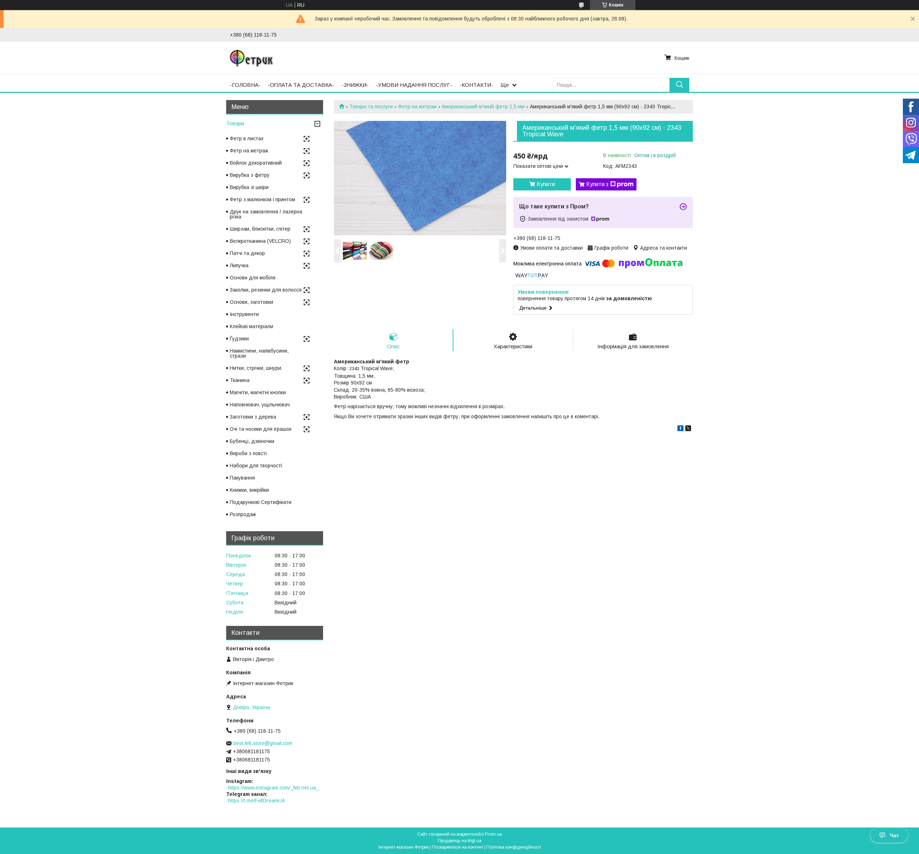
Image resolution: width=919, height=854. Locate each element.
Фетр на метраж (417, 106)
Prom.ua (493, 834)
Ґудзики (239, 338)
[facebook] (680, 429)
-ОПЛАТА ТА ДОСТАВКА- (301, 85)
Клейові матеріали (251, 326)
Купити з (597, 184)
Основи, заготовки (251, 302)
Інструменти (244, 314)
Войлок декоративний (256, 163)
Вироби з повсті (248, 453)
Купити (546, 184)
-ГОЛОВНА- (245, 85)
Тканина (239, 380)
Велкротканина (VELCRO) (260, 241)
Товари (235, 123)
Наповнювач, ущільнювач (260, 404)
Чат (894, 835)
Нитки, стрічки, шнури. (256, 368)
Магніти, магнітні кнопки (258, 392)
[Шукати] (679, 85)
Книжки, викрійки (249, 490)
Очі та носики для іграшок (260, 429)
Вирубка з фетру (250, 175)
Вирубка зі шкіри (249, 187)
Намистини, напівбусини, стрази (259, 353)
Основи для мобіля (252, 277)
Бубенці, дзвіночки (252, 441)
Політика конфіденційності (513, 847)
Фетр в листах (246, 138)
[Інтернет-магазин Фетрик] (251, 58)
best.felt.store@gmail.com (262, 743)
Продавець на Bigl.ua (459, 840)
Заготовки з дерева (253, 417)
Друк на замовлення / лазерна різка (266, 214)
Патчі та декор (247, 253)
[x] (688, 429)
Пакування (242, 478)
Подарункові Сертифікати (260, 502)
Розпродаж (243, 514)
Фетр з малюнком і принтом (262, 199)
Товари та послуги (371, 106)
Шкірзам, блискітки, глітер (260, 229)
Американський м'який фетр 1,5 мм (483, 106)
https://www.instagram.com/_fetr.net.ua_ (273, 788)
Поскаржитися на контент (457, 847)
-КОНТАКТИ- (476, 85)
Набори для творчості (256, 465)
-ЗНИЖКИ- (355, 85)
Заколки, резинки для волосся (266, 290)
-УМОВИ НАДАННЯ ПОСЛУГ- (414, 85)
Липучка (239, 265)
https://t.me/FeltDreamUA (256, 800)
